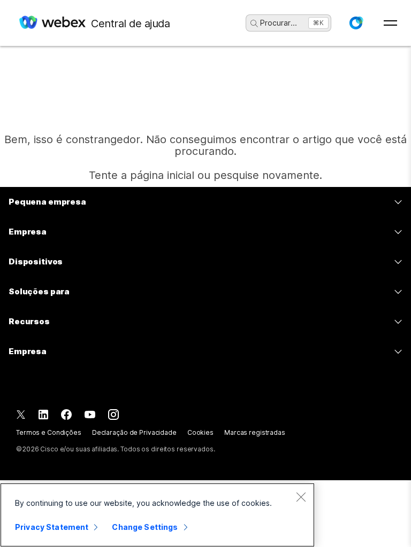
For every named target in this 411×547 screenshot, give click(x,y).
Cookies (200, 432)
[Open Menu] (390, 23)
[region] (157, 515)
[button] (356, 23)
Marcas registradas (254, 432)
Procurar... (278, 22)
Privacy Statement (51, 527)
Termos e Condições (48, 432)
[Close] (300, 496)
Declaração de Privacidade (134, 432)
